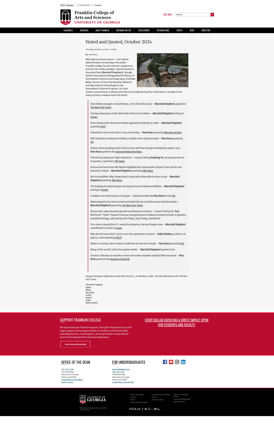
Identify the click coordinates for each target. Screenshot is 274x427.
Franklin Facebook (165, 362)
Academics (68, 30)
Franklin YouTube (171, 362)
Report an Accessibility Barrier (181, 395)
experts (89, 297)
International (163, 30)
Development (144, 30)
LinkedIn (183, 362)
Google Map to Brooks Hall (123, 382)
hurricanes (90, 292)
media (88, 300)
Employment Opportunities (139, 402)
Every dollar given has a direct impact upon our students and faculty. (176, 322)
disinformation (92, 302)
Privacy (154, 397)
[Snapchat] (152, 409)
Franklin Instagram (177, 362)
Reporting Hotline (179, 401)
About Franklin (102, 30)
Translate (98, 5)
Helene (88, 287)
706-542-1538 (67, 369)
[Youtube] (155, 409)
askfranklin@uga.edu (120, 369)
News (192, 30)
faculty (88, 295)
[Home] (102, 16)
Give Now (167, 15)
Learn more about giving (75, 344)
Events (179, 30)
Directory (206, 30)
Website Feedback (158, 400)
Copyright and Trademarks (161, 394)
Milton (88, 290)
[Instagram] (149, 409)
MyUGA (132, 400)
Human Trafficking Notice (182, 399)
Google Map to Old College (72, 380)
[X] (145, 409)
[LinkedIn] (158, 409)
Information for (123, 30)
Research (84, 30)
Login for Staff (67, 382)
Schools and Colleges (137, 394)
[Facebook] (142, 409)
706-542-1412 (118, 372)
